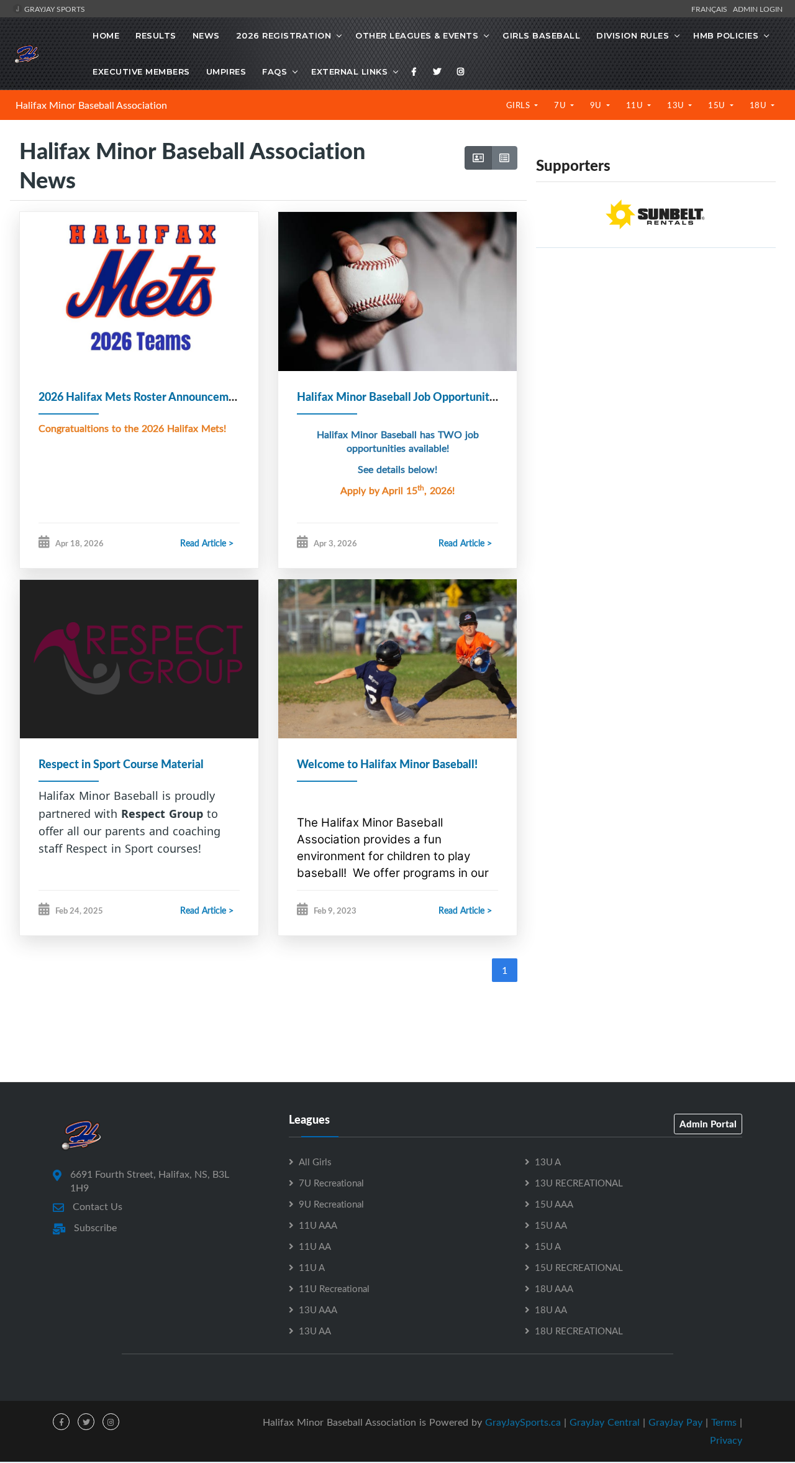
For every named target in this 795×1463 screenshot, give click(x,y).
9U (597, 105)
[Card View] (478, 158)
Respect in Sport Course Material (121, 764)
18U (759, 105)
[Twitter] (437, 71)
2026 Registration (284, 35)
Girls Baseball (541, 35)
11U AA (315, 1246)
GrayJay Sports (53, 9)
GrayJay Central (605, 1422)
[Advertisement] (656, 345)
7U (561, 105)
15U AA (551, 1225)
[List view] (504, 158)
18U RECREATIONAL (579, 1330)
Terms (724, 1422)
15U (717, 105)
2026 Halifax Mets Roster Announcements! (146, 396)
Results (155, 35)
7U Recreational (331, 1182)
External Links (349, 71)
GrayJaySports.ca (523, 1422)
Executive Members (141, 71)
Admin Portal (708, 1123)
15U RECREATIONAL (579, 1267)
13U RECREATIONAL (579, 1182)
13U (676, 105)
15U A (548, 1246)
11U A (312, 1267)
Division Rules (632, 35)
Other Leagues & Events (416, 35)
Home (106, 35)
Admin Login (758, 9)
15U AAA (554, 1204)
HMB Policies (725, 35)
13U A (548, 1161)
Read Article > (207, 543)
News (206, 35)
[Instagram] (461, 71)
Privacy (726, 1440)
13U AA (315, 1330)
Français (711, 9)
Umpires (226, 71)
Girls (519, 105)
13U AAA (318, 1309)
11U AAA (318, 1225)
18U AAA (554, 1288)
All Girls (315, 1161)
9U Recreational (331, 1204)
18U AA (551, 1309)
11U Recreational (334, 1288)
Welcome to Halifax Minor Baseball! (387, 764)
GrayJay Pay (675, 1422)
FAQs (274, 71)
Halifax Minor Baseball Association (91, 105)
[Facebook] (414, 71)
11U (635, 105)
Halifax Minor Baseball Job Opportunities (400, 396)
